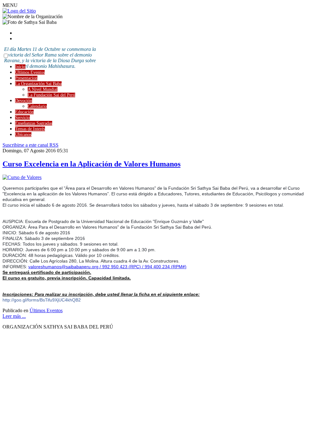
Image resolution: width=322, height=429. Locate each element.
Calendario (37, 106)
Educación (24, 112)
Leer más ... (14, 316)
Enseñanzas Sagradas (33, 123)
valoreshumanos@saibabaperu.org (63, 266)
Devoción (23, 100)
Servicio (22, 117)
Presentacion (26, 78)
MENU (10, 5)
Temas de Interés (30, 129)
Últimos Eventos (30, 72)
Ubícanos (23, 134)
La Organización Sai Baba (38, 83)
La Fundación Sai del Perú (51, 95)
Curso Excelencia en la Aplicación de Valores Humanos (91, 164)
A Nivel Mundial (43, 89)
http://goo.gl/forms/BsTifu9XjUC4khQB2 (42, 299)
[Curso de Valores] (22, 177)
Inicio (20, 66)
